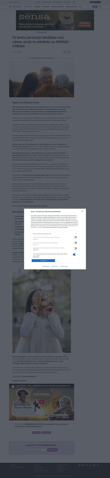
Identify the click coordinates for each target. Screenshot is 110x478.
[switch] (75, 237)
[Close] (82, 211)
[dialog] (55, 239)
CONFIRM (43, 260)
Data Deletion (45, 266)
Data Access (55, 266)
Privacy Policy (64, 266)
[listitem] (55, 234)
